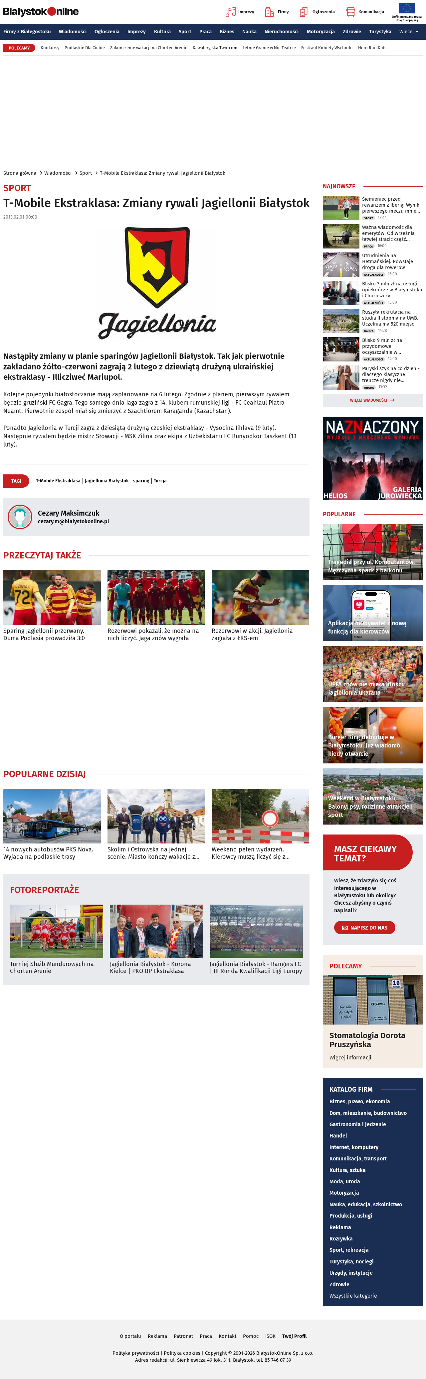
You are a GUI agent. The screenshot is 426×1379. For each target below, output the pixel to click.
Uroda (369, 387)
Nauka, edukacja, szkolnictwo (365, 1204)
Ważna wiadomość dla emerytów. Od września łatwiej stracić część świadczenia (388, 233)
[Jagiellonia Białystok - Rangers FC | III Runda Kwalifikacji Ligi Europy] (256, 931)
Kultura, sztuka (347, 1170)
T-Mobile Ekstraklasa (58, 481)
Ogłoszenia (324, 11)
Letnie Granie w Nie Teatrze (269, 48)
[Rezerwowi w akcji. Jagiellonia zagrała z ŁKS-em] (260, 597)
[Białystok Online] (41, 12)
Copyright (216, 1353)
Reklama (340, 1227)
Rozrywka (341, 1238)
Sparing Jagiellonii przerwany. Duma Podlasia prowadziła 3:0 (44, 635)
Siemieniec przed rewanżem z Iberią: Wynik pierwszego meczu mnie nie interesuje (390, 205)
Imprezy (246, 11)
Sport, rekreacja (349, 1250)
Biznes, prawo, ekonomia (359, 1101)
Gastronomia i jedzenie (357, 1124)
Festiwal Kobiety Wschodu (327, 48)
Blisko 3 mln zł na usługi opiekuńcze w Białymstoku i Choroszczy (392, 290)
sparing (141, 481)
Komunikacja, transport (358, 1158)
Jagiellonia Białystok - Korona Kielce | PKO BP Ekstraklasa (150, 968)
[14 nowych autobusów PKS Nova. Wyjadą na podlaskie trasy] (52, 816)
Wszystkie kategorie (353, 1296)
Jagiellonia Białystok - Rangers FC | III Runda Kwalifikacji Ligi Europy (256, 968)
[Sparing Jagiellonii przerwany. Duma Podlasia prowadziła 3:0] (52, 597)
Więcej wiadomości (368, 400)
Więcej (406, 32)
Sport (185, 32)
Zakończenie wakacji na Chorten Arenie (148, 48)
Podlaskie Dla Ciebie (85, 48)
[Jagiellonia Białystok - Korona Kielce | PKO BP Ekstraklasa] (156, 931)
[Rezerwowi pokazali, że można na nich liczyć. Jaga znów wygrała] (156, 597)
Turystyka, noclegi (351, 1261)
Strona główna (19, 173)
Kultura (162, 32)
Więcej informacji (350, 1057)
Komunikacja (371, 11)
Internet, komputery (353, 1147)
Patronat (183, 1336)
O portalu (130, 1336)
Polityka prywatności (135, 1353)
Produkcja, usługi (350, 1216)
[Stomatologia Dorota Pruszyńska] (373, 1000)
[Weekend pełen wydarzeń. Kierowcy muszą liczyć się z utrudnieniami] (260, 816)
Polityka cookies (182, 1353)
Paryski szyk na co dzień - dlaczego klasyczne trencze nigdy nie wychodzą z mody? (391, 374)
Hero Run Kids (372, 48)
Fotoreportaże (44, 889)
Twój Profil (294, 1336)
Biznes (227, 32)
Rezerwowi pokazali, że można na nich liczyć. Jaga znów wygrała (153, 635)
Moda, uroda (344, 1181)
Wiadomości (73, 32)
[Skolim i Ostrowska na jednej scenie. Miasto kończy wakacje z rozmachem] (156, 816)
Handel (338, 1136)
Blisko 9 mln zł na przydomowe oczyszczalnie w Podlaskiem (382, 346)
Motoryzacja (321, 32)
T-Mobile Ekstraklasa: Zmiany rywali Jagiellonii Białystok (162, 173)
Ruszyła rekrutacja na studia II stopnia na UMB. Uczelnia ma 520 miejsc (390, 318)
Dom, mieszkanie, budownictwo (368, 1113)
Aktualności (373, 274)
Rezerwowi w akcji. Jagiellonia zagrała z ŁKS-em (252, 635)
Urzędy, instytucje (351, 1273)
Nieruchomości (282, 32)
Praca (205, 32)
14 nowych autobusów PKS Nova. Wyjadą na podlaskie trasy (48, 853)
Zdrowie (352, 32)
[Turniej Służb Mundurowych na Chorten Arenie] (56, 931)
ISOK (270, 1336)
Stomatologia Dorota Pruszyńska (367, 1040)
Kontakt (227, 1336)
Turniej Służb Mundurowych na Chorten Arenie (52, 968)
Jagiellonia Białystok (107, 481)
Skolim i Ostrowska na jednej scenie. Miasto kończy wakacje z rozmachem (151, 853)
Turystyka (380, 32)
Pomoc (251, 1336)
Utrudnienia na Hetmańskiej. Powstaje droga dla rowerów (387, 261)
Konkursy (50, 48)
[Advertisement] (213, 112)
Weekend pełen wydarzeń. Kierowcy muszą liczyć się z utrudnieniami (248, 853)
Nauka (249, 32)
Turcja (160, 481)
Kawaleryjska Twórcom (215, 48)
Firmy (283, 11)
